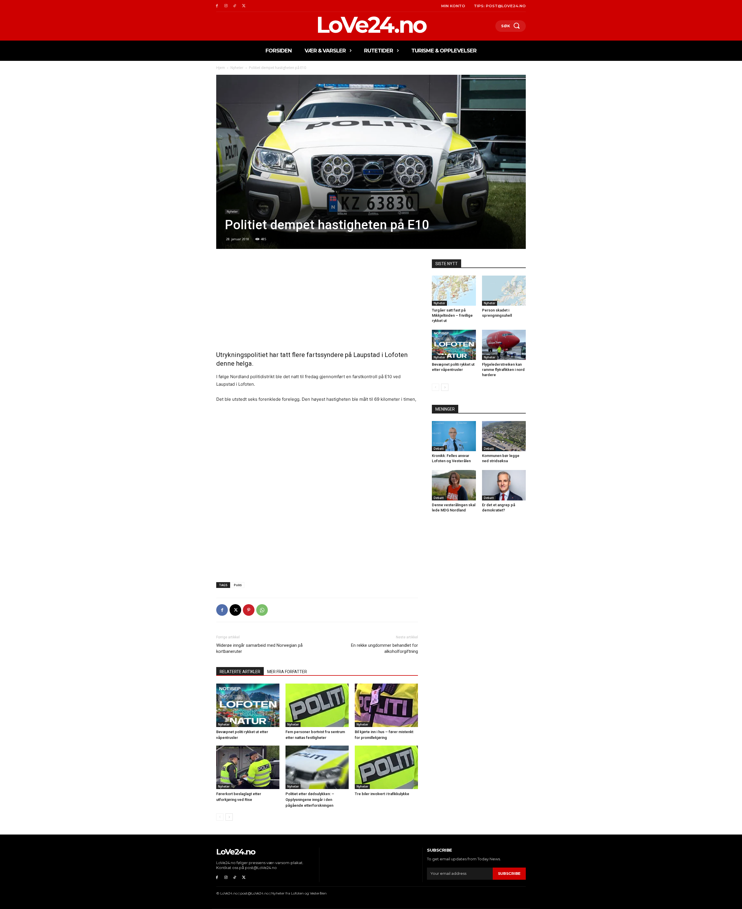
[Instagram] (226, 6)
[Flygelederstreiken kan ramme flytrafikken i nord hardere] (504, 345)
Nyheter (236, 67)
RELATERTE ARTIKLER (240, 671)
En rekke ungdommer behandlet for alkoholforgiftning (384, 648)
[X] (244, 6)
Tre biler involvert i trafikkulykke (382, 794)
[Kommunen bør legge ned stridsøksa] (504, 436)
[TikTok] (235, 6)
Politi (238, 585)
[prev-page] (219, 817)
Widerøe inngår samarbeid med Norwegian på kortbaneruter (259, 648)
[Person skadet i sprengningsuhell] (504, 291)
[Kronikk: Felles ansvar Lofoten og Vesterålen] (454, 436)
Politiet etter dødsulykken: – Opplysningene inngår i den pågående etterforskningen (309, 800)
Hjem (220, 67)
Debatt (439, 449)
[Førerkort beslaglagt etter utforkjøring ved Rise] (247, 767)
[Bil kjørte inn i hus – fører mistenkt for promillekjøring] (386, 705)
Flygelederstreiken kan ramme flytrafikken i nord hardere (503, 369)
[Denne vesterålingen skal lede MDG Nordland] (454, 485)
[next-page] (229, 817)
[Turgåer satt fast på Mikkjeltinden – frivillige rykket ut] (454, 291)
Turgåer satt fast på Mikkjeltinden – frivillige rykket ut (452, 315)
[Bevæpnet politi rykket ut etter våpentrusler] (247, 705)
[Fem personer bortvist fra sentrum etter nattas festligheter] (317, 705)
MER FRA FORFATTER (287, 671)
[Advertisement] (317, 302)
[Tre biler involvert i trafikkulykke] (386, 767)
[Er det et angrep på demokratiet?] (504, 485)
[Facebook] (217, 6)
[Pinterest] (248, 610)
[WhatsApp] (262, 610)
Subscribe (509, 873)
